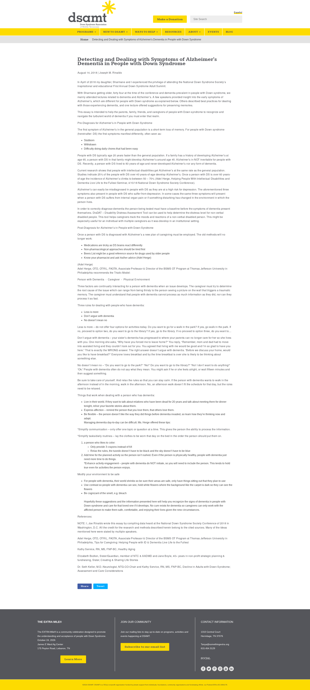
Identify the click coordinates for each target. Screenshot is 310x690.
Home (84, 39)
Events (213, 31)
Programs (85, 31)
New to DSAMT (114, 31)
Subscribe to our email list (145, 646)
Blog (229, 31)
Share (84, 586)
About (193, 31)
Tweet (100, 586)
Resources (173, 31)
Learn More (73, 659)
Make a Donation (170, 19)
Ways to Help (145, 31)
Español (238, 12)
